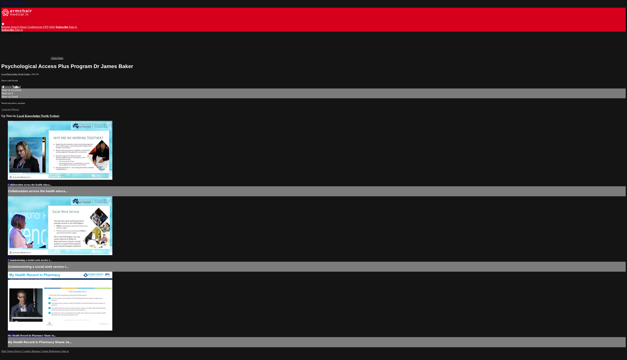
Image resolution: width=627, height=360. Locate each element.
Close (54, 58)
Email (18, 87)
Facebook (6, 87)
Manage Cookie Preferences (46, 351)
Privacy (18, 351)
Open (60, 58)
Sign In (19, 30)
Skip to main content (12, 2)
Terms (10, 351)
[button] (3, 24)
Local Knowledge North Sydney (16, 74)
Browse (6, 27)
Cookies (27, 351)
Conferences (34, 27)
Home (23, 27)
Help (4, 351)
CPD (46, 27)
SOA (52, 27)
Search (15, 27)
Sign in (73, 27)
